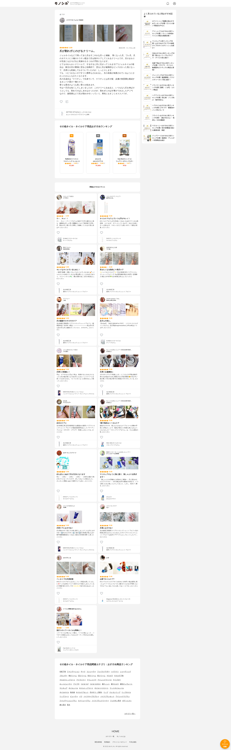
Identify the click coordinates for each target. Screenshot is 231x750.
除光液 (72, 692)
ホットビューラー (66, 684)
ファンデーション (73, 671)
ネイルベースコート (101, 688)
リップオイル (126, 692)
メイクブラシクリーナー (100, 701)
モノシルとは (121, 736)
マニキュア (63, 688)
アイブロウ (117, 680)
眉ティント (106, 684)
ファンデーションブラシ (68, 701)
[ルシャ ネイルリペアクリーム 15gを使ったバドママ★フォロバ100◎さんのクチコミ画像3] (105, 33)
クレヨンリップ (114, 692)
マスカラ (110, 676)
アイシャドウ (91, 680)
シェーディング (125, 671)
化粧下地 (63, 671)
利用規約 (107, 742)
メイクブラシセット (107, 696)
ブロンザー (63, 676)
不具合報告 (132, 742)
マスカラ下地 (118, 676)
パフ (80, 696)
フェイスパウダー (103, 671)
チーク (83, 671)
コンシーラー (91, 671)
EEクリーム (101, 676)
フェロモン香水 (115, 701)
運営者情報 (98, 742)
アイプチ (76, 684)
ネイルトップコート (86, 688)
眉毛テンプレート (126, 684)
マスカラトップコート (67, 680)
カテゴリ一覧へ (129, 714)
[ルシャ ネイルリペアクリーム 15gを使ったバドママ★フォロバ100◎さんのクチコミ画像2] (86, 33)
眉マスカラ (115, 684)
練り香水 (63, 705)
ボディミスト (127, 701)
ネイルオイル (64, 692)
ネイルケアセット (82, 692)
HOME (115, 731)
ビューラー (74, 696)
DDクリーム (92, 676)
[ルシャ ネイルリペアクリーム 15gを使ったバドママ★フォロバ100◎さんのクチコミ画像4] (124, 33)
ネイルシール (73, 688)
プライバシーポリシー (119, 742)
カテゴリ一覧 (110, 736)
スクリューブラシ (84, 701)
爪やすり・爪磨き (96, 692)
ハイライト (115, 671)
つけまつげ (85, 684)
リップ (105, 692)
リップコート (64, 696)
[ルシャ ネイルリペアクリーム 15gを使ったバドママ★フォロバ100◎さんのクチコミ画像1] (68, 33)
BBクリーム (73, 676)
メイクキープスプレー (91, 696)
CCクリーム (82, 676)
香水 (68, 705)
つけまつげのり (95, 684)
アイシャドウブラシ (123, 696)
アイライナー (81, 680)
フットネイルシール (117, 688)
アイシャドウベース (105, 680)
